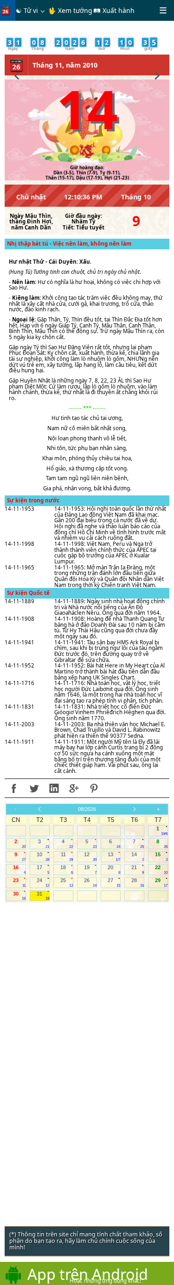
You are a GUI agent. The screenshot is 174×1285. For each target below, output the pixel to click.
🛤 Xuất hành (114, 10)
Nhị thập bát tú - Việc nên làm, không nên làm (69, 243)
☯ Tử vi (27, 10)
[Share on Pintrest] (93, 788)
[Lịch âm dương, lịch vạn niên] (7, 10)
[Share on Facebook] (14, 788)
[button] (17, 74)
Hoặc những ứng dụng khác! (105, 1280)
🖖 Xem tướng (70, 10)
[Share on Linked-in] (54, 788)
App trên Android (87, 1274)
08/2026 (87, 809)
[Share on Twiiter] (34, 788)
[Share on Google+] (73, 788)
